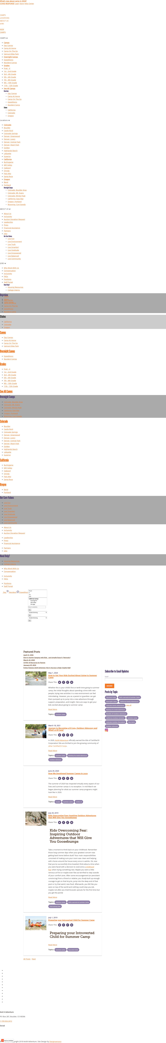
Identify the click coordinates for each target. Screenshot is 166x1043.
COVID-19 (79, 802)
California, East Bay (11, 410)
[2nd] (37, 596)
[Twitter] (59, 682)
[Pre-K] (37, 591)
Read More (52, 709)
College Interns (14, 290)
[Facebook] (63, 682)
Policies (7, 973)
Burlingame (8, 162)
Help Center (29, 3)
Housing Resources (15, 287)
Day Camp (131, 722)
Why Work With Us (11, 268)
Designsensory (55, 1041)
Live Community (14, 259)
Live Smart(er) (13, 247)
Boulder (7, 128)
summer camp (60, 714)
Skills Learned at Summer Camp (78, 902)
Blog (5, 985)
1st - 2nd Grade (10, 71)
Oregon (11, 116)
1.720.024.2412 (6, 1021)
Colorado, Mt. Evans (16, 193)
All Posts (26, 959)
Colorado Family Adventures (115, 705)
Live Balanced (13, 256)
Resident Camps (10, 63)
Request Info (9, 1002)
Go (29, 610)
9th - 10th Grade (10, 83)
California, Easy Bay (15, 199)
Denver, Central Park (12, 142)
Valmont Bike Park (11, 54)
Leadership (8, 222)
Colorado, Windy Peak (16, 196)
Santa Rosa (8, 176)
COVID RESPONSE (7, 3)
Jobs (5, 234)
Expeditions (8, 60)
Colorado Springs (11, 133)
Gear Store (8, 982)
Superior (7, 156)
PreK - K (7, 68)
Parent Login (9, 996)
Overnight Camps (11, 57)
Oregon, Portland (15, 202)
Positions (7, 279)
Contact (7, 979)
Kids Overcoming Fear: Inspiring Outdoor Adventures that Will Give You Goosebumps (72, 816)
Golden (7, 148)
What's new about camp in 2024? (13, 1)
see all (128, 705)
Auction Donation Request (14, 219)
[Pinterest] (71, 682)
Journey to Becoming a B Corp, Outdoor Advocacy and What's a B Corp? (72, 729)
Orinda (6, 171)
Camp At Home (10, 48)
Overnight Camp (111, 701)
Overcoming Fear (55, 906)
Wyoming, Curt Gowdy (17, 204)
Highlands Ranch (10, 151)
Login (17, 3)
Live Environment (15, 241)
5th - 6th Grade (10, 77)
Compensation (10, 271)
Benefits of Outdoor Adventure (116, 714)
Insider (58, 802)
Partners (7, 231)
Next (34, 959)
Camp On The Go (11, 51)
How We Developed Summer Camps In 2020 (68, 773)
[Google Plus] (67, 682)
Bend (6, 182)
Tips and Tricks (73, 950)
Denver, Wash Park (11, 145)
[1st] (37, 594)
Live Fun (11, 239)
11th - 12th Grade (11, 86)
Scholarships (9, 999)
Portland (7, 185)
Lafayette (7, 153)
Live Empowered (14, 253)
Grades (7, 65)
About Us (7, 214)
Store (22, 3)
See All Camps (9, 88)
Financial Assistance (12, 228)
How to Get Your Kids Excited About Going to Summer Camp (72, 676)
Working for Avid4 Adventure (77, 755)
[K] (37, 593)
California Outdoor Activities (115, 718)
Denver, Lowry (9, 139)
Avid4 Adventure (61, 740)
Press (6, 225)
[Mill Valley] (37, 602)
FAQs (6, 276)
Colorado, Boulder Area (17, 190)
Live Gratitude (13, 250)
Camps (6, 43)
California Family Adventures (129, 701)
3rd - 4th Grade (10, 74)
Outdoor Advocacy (55, 760)
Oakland (7, 168)
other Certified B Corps (57, 746)
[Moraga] (37, 604)
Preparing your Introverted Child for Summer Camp (71, 920)
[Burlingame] (37, 601)
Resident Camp (14, 105)
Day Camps (8, 45)
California (11, 110)
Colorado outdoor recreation (115, 722)
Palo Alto (7, 174)
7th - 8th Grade (10, 80)
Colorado (11, 113)
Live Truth (12, 244)
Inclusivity (8, 216)
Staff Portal (8, 282)
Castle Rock (8, 131)
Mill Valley (8, 165)
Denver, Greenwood (12, 136)
